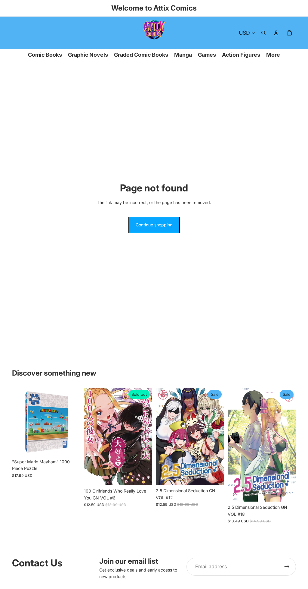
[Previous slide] (18, 422)
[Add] (71, 446)
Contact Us (37, 563)
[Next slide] (73, 422)
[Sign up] (287, 566)
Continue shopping (154, 224)
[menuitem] (273, 55)
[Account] (276, 32)
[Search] (263, 32)
